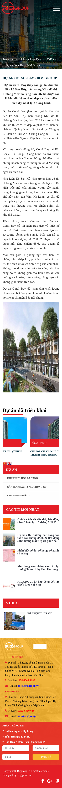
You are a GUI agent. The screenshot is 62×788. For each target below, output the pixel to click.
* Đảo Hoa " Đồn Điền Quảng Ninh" (24, 741)
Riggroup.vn (25, 775)
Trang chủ (8, 59)
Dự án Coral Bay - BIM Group (23, 65)
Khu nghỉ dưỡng (18, 495)
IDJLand (51, 59)
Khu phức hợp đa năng (22, 478)
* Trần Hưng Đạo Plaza (16, 736)
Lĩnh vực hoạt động (30, 59)
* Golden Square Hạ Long (17, 731)
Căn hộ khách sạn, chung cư (27, 487)
